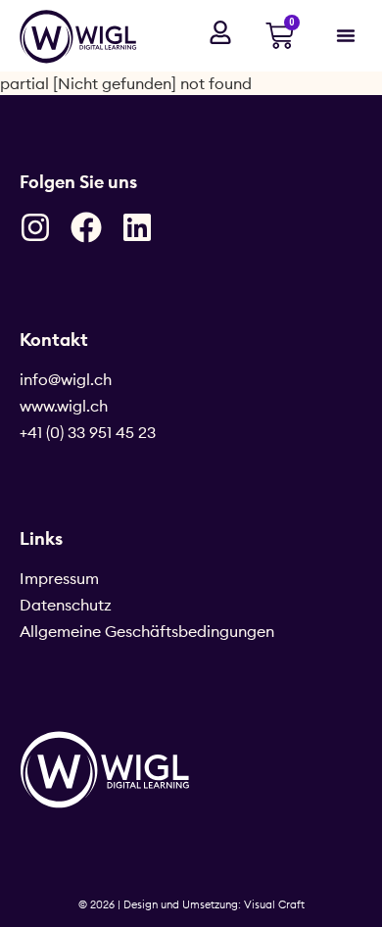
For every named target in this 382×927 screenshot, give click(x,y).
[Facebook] (86, 227)
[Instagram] (35, 227)
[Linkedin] (137, 227)
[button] (345, 35)
